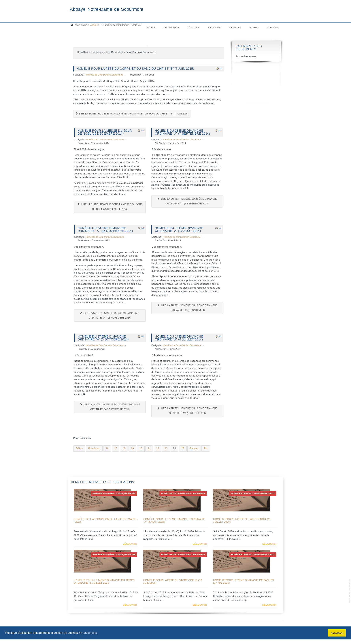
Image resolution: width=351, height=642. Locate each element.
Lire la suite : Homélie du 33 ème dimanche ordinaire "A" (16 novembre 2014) (111, 315)
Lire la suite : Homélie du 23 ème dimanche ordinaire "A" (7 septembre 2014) (188, 201)
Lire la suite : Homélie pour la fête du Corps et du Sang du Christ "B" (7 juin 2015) (133, 113)
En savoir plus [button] (87, 632)
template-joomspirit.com (349, 591)
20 (140, 448)
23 (166, 448)
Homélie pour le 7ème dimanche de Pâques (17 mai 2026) (243, 581)
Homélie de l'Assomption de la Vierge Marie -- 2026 (106, 520)
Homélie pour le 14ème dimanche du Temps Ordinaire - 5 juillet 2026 (104, 581)
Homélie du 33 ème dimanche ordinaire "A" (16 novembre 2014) (105, 229)
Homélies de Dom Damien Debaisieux (104, 75)
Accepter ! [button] (337, 632)
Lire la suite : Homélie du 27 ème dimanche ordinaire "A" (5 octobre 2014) (111, 407)
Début (79, 448)
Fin (205, 448)
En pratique (273, 27)
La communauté (172, 27)
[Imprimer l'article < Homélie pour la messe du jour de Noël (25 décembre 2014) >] (139, 130)
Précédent (94, 448)
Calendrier (235, 27)
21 (149, 448)
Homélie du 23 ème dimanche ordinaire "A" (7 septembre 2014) (182, 132)
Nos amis (254, 27)
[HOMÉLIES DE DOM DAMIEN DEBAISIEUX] (172, 499)
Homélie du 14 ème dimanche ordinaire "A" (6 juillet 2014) (179, 338)
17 (115, 448)
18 (123, 448)
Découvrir (130, 544)
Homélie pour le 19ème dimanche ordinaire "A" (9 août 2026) (174, 520)
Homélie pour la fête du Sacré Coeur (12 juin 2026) (172, 581)
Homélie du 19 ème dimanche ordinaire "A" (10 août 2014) (179, 229)
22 (157, 448)
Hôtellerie (193, 27)
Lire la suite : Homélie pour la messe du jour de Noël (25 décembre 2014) (111, 206)
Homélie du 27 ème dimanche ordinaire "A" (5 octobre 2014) (103, 338)
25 (182, 448)
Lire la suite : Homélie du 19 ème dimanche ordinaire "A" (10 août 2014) (188, 308)
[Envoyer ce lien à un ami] (221, 68)
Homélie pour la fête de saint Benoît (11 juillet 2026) (242, 520)
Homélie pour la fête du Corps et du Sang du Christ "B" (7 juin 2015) (135, 68)
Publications (214, 27)
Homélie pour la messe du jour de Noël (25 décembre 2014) (105, 132)
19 (132, 448)
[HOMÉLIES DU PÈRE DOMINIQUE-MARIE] (102, 499)
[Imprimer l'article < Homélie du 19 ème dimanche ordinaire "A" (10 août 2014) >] (216, 227)
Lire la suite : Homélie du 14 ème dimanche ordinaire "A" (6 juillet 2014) (188, 411)
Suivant (194, 448)
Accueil (151, 27)
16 (107, 448)
